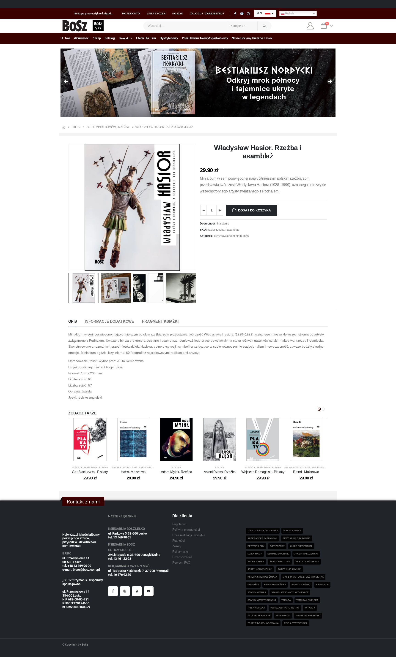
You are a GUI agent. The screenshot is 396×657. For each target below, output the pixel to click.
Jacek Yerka (256, 561)
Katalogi (110, 38)
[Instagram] (248, 14)
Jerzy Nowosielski (260, 569)
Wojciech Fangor (259, 615)
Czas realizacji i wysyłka (188, 535)
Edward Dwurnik (278, 553)
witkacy (310, 607)
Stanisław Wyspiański (262, 600)
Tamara (286, 600)
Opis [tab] (72, 321)
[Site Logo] (75, 26)
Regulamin (179, 524)
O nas (65, 38)
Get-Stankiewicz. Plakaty (90, 472)
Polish (289, 13)
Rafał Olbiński (301, 584)
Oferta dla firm (146, 38)
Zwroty (176, 546)
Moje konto (131, 13)
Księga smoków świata (262, 577)
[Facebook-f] (113, 591)
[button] (69, 207)
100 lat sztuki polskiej (263, 530)
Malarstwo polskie (125, 467)
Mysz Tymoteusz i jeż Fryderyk (303, 577)
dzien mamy (255, 553)
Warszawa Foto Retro (284, 607)
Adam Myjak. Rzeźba (176, 472)
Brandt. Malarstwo (306, 472)
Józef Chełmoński (289, 569)
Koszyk (177, 13)
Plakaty (77, 467)
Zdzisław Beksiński (308, 615)
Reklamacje (180, 551)
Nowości (253, 584)
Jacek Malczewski (306, 553)
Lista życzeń (156, 13)
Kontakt (124, 38)
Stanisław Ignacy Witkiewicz (289, 592)
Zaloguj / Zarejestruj (207, 13)
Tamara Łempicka (307, 600)
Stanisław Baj (257, 592)
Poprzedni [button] (66, 81)
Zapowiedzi (283, 615)
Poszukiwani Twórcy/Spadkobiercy (205, 38)
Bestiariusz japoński (297, 538)
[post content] (90, 439)
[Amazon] (137, 591)
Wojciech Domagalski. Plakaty (263, 472)
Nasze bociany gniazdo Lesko (252, 38)
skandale (322, 584)
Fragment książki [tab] (160, 321)
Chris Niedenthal (301, 546)
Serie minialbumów (237, 236)
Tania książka (256, 607)
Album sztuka (292, 530)
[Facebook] (235, 14)
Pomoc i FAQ (181, 562)
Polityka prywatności (186, 529)
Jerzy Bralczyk (280, 561)
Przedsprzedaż (182, 557)
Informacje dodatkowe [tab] (109, 321)
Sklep (97, 38)
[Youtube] (242, 14)
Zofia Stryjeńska (295, 623)
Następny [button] (329, 81)
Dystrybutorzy (169, 38)
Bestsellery (256, 546)
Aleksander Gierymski (262, 538)
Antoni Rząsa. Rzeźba (220, 472)
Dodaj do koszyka (254, 210)
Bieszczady (277, 546)
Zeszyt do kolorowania (263, 623)
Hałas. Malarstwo (133, 472)
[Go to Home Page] (63, 127)
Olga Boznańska (275, 584)
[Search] (265, 25)
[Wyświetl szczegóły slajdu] (198, 83)
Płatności (178, 540)
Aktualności (82, 38)
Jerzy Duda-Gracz (307, 561)
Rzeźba (219, 236)
